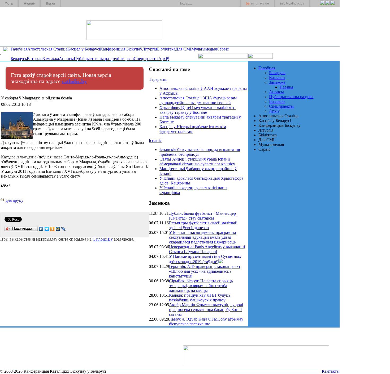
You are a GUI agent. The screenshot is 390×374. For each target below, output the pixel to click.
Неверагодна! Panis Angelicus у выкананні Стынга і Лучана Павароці (207, 249)
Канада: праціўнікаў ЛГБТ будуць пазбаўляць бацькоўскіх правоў (199, 297)
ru (252, 3)
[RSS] (322, 5)
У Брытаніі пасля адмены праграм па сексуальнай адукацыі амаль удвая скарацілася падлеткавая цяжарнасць (202, 237)
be (248, 3)
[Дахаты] (67, 3)
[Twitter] (327, 5)
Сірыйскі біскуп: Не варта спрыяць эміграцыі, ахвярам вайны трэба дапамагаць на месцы (201, 286)
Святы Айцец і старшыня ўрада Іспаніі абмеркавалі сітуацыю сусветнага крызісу (197, 161)
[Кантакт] (73, 3)
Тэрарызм (158, 79)
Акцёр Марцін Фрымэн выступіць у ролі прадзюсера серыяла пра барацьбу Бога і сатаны (206, 309)
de (267, 3)
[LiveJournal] (63, 228)
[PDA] (317, 5)
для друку (14, 200)
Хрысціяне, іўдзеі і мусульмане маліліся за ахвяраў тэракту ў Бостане (197, 110)
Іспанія (155, 140)
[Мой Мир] (58, 228)
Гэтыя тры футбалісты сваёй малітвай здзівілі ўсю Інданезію (203, 225)
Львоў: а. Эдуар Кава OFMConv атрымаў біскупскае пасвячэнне (206, 321)
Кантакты (331, 371)
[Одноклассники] (52, 228)
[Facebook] (332, 5)
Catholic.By (103, 239)
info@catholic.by (292, 3)
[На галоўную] (20, 26)
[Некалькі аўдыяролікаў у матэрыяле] (220, 261)
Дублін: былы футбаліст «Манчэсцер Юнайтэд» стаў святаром (202, 215)
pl (257, 3)
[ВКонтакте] (41, 228)
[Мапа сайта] (80, 3)
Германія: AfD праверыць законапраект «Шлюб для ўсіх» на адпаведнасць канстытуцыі (204, 271)
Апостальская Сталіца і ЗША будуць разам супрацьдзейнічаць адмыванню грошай (198, 100)
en (262, 3)
